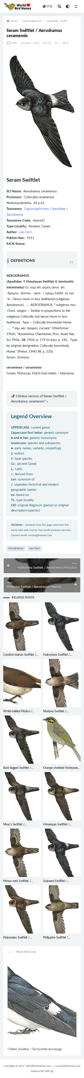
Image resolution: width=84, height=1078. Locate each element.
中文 (50, 6)
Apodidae (58, 209)
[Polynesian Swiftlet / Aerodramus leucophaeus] (22, 909)
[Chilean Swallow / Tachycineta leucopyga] (42, 1002)
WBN (14, 43)
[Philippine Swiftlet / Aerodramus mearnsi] (62, 909)
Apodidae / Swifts (57, 21)
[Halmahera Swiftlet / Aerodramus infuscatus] (62, 626)
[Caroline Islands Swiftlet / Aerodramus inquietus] (22, 626)
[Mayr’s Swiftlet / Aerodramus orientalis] (22, 796)
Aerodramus (14, 214)
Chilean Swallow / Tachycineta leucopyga (35, 1049)
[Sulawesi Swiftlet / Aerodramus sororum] (62, 853)
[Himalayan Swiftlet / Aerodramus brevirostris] (62, 796)
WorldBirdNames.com (38, 1066)
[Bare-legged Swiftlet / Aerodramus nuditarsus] (22, 740)
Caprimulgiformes (32, 21)
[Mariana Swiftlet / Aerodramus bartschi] (62, 683)
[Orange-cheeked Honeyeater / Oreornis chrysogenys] (62, 740)
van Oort (25, 232)
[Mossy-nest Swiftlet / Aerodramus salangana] (22, 853)
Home (13, 21)
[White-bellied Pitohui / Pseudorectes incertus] (22, 683)
